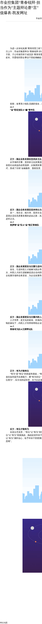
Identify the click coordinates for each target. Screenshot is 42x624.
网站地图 (3, 623)
